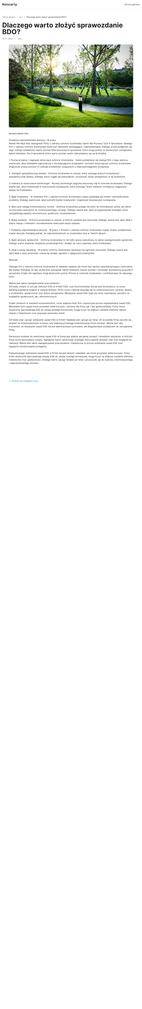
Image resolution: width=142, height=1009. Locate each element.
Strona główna (132, 4)
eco (21, 17)
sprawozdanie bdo (18, 133)
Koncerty (9, 4)
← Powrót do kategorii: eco (23, 381)
